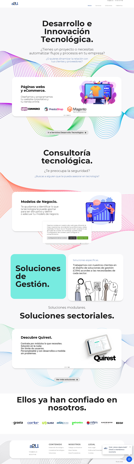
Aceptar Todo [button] (82, 238)
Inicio (90, 5)
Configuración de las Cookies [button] (57, 238)
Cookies (90, 453)
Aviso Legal (91, 447)
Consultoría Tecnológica (56, 450)
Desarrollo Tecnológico (56, 447)
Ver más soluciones (66, 379)
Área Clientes (72, 450)
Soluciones (108, 5)
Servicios (98, 5)
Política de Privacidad (95, 450)
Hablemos (119, 5)
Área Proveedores (74, 453)
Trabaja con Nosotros (75, 447)
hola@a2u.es (110, 0)
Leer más (72, 238)
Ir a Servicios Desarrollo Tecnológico (66, 132)
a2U (118, 461)
